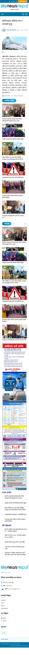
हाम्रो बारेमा (3, 600)
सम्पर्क (2, 603)
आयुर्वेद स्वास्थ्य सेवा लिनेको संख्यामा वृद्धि (12, 139)
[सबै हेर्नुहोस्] (25, 223)
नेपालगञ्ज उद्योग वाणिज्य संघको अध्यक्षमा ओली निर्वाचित (12, 197)
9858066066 (9, 586)
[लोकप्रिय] (26, 14)
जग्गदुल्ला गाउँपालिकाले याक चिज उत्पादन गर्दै (13, 217)
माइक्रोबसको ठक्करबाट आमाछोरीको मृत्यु (12, 177)
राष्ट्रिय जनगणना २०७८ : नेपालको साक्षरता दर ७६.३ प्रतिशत (15, 536)
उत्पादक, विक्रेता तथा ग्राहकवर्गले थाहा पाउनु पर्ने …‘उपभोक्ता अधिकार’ (15, 530)
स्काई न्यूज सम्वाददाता (11, 30)
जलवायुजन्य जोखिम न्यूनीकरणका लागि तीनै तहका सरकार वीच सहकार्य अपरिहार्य (15, 554)
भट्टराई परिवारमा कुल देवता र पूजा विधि (15, 542)
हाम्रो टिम (3, 606)
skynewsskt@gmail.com (14, 589)
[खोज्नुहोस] (23, 14)
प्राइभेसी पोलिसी (4, 609)
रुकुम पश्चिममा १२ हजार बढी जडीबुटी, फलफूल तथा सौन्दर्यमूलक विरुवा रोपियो (12, 158)
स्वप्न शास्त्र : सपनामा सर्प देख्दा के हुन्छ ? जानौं (15, 548)
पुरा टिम (3, 633)
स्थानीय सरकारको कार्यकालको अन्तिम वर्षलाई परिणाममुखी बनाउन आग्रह (12, 120)
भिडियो (4, 618)
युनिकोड (4, 621)
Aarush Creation (24, 646)
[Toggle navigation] (2, 14)
